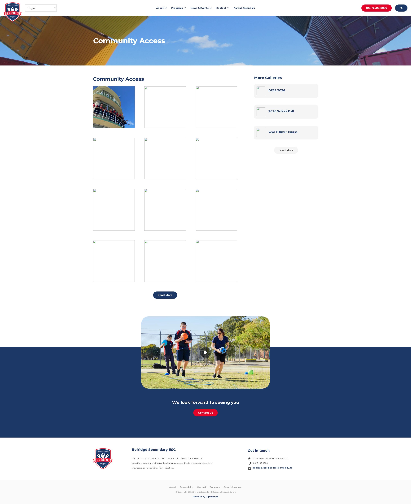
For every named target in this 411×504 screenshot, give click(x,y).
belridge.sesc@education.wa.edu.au (273, 468)
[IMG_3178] (216, 158)
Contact (201, 487)
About (172, 487)
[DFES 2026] (286, 91)
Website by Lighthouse (205, 496)
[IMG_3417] (165, 158)
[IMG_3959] (216, 107)
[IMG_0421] (114, 261)
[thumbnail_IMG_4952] (114, 107)
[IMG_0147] (165, 261)
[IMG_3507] (114, 158)
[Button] (401, 8)
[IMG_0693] (216, 209)
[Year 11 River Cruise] (286, 132)
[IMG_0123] (216, 261)
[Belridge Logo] (13, 12)
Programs (215, 487)
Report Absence (233, 487)
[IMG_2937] (114, 209)
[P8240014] (165, 107)
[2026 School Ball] (286, 112)
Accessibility (187, 487)
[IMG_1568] (165, 209)
